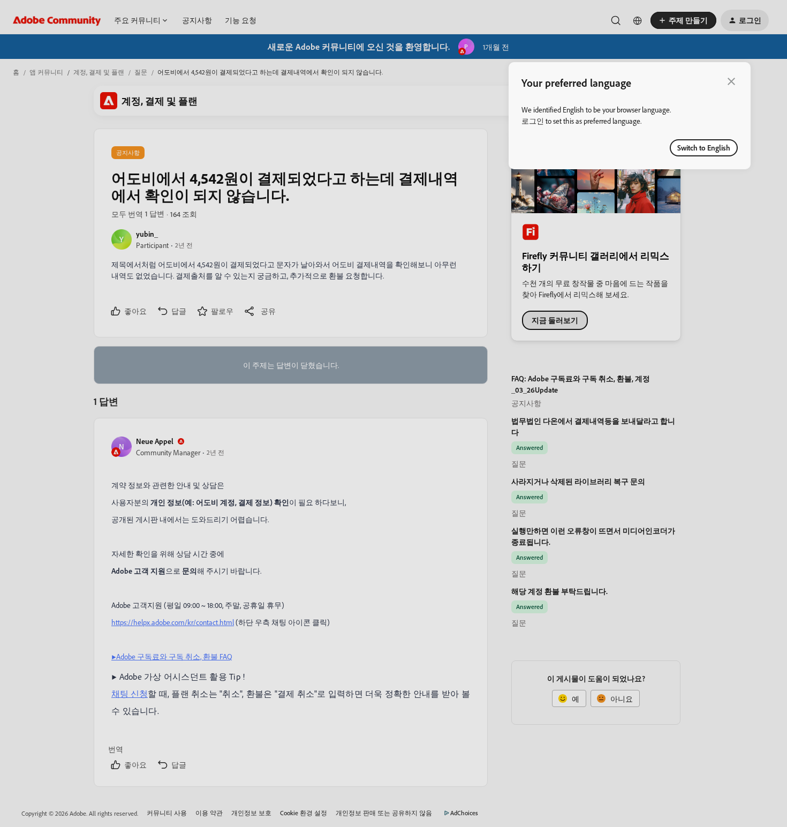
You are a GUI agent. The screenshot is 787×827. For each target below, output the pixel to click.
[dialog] (630, 115)
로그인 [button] (532, 120)
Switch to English (703, 147)
